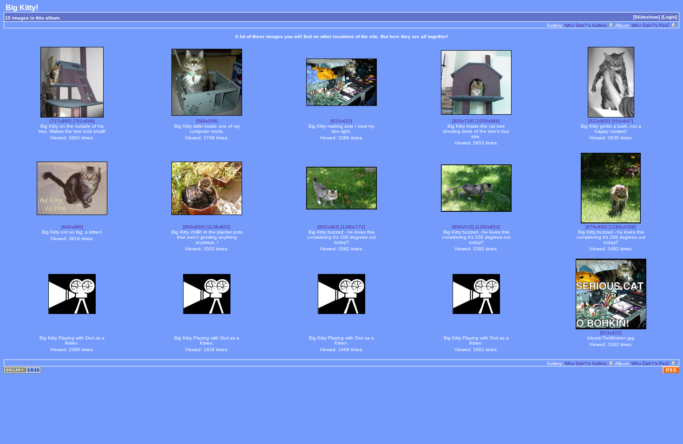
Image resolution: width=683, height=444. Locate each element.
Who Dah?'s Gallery (586, 25)
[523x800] (599, 121)
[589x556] (207, 121)
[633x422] (341, 121)
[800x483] (328, 226)
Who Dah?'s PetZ (650, 25)
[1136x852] (218, 226)
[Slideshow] (646, 17)
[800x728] (463, 121)
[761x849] (84, 121)
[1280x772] (353, 226)
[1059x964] (487, 121)
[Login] (669, 17)
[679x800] (596, 226)
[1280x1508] (622, 226)
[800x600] (194, 226)
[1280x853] (487, 226)
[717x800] (61, 121)
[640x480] (72, 226)
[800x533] (463, 226)
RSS (671, 369)
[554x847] (622, 121)
